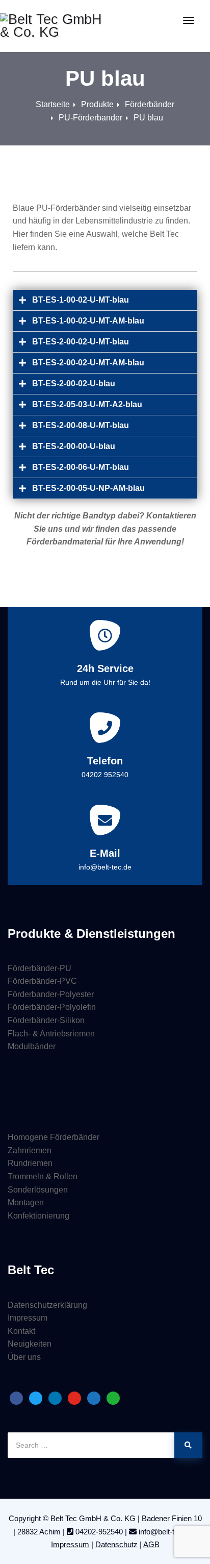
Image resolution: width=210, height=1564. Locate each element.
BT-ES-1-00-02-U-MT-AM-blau (88, 320)
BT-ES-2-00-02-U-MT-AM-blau (88, 362)
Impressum (27, 1317)
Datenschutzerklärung (47, 1305)
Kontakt (21, 1331)
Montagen (26, 1202)
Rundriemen (30, 1163)
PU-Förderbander (90, 117)
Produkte (97, 104)
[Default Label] (16, 1398)
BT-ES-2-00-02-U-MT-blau (80, 341)
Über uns (24, 1357)
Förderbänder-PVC (42, 981)
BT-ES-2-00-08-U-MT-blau (80, 425)
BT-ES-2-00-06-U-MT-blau (80, 467)
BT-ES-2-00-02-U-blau (73, 383)
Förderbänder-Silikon (46, 1020)
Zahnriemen (29, 1150)
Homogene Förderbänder (53, 1137)
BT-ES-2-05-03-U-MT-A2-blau (87, 404)
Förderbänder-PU (39, 968)
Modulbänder (32, 1046)
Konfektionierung (38, 1215)
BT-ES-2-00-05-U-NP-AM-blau (88, 488)
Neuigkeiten (29, 1343)
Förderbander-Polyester (51, 994)
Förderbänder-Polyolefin (52, 1007)
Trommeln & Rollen (42, 1176)
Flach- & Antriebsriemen (51, 1033)
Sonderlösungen (38, 1189)
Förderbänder (149, 104)
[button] (105, 300)
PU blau (148, 117)
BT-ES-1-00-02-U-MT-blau (80, 299)
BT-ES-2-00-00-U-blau (73, 446)
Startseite (53, 104)
